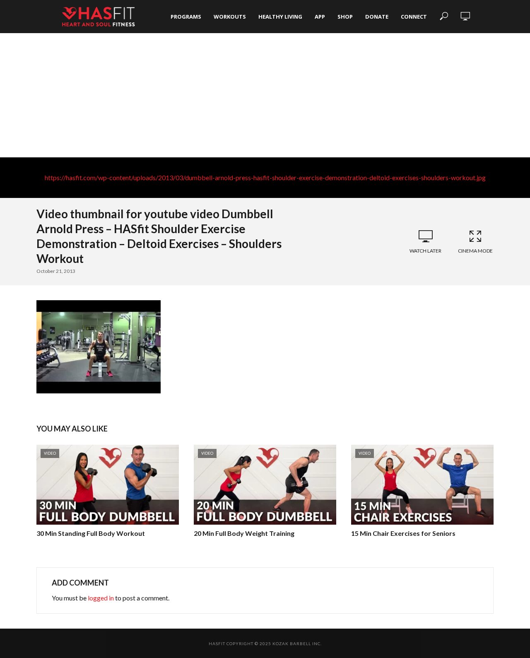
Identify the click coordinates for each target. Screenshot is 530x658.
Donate (376, 16)
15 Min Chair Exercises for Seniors (403, 533)
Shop (345, 16)
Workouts (230, 16)
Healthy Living (280, 16)
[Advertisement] (265, 95)
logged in (101, 598)
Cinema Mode (475, 251)
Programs (186, 16)
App (320, 16)
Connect (414, 16)
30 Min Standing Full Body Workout (90, 533)
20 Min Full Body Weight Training (244, 533)
